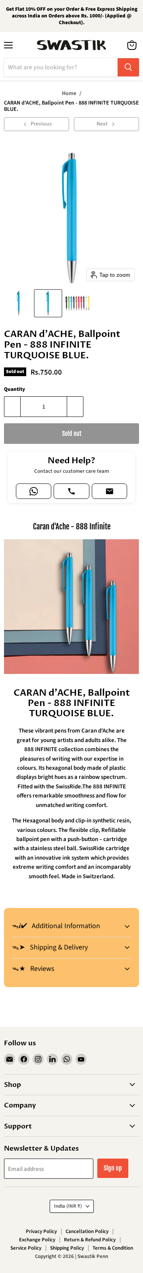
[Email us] (109, 491)
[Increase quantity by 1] (75, 406)
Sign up (113, 1168)
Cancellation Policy (87, 1231)
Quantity (14, 389)
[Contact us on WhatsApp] (33, 491)
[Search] (128, 67)
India (68, 1206)
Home (69, 93)
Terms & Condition (113, 1248)
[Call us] (71, 491)
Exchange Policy (37, 1239)
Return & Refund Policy (90, 1239)
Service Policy (25, 1248)
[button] (18, 303)
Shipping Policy (67, 1248)
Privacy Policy (41, 1231)
